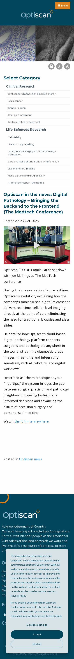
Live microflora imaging (21, 168)
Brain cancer (15, 100)
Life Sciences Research (26, 130)
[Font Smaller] (59, 66)
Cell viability (15, 137)
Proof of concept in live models (26, 182)
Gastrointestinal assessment (24, 121)
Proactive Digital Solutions (42, 653)
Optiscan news (30, 459)
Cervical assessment (20, 114)
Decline (37, 643)
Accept (37, 634)
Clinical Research (20, 86)
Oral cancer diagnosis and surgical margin (32, 93)
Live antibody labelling (21, 144)
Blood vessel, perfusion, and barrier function (33, 161)
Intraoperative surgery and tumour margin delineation (32, 153)
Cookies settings (37, 624)
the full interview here (31, 421)
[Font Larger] (67, 66)
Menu (64, 5)
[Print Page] (51, 66)
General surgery (17, 107)
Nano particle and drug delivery (26, 175)
